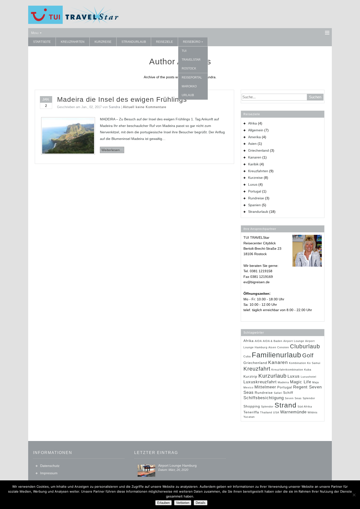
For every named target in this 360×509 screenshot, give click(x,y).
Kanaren (254, 157)
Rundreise (256, 198)
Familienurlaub (276, 355)
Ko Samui (313, 363)
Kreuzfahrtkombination (287, 369)
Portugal (254, 191)
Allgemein (255, 130)
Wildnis (313, 412)
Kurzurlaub (272, 376)
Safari (278, 392)
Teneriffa (251, 412)
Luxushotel (308, 376)
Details (200, 503)
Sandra (114, 107)
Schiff (288, 393)
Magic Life (300, 382)
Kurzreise (103, 42)
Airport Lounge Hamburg (177, 465)
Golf (307, 355)
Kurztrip (250, 376)
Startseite (42, 42)
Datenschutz (50, 466)
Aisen (272, 347)
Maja (315, 382)
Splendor (267, 406)
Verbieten (182, 503)
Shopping (251, 406)
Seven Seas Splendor (300, 398)
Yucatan (249, 416)
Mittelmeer (265, 387)
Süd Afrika (305, 406)
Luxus (252, 184)
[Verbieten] (353, 494)
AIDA (258, 340)
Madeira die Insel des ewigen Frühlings (122, 99)
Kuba (307, 369)
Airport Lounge (293, 340)
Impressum (49, 473)
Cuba (247, 356)
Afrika (252, 123)
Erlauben (163, 503)
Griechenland (258, 150)
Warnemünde (293, 412)
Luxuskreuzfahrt (260, 382)
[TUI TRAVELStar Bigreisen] (73, 23)
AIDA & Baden (272, 340)
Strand (286, 405)
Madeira (283, 382)
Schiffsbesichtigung (263, 398)
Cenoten (283, 347)
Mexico (248, 387)
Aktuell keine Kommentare (144, 107)
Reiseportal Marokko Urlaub (192, 86)
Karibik (253, 164)
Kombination (297, 363)
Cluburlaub (305, 346)
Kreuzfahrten (72, 42)
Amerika (254, 137)
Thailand (266, 412)
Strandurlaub (133, 42)
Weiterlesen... (112, 150)
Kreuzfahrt (256, 369)
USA (276, 412)
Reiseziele (164, 42)
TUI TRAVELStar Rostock (191, 59)
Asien (252, 144)
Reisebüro (191, 42)
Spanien (254, 205)
